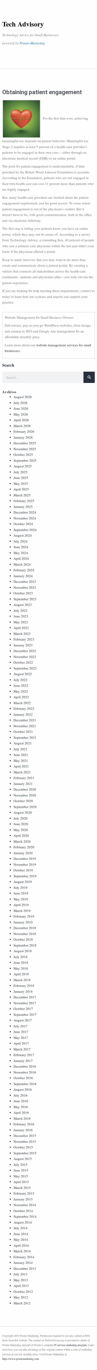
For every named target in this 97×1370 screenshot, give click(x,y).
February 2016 (24, 1124)
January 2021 (23, 783)
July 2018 (21, 956)
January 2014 (23, 1262)
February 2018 (24, 985)
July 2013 (21, 1274)
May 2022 (21, 691)
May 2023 (21, 622)
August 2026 (23, 397)
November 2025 (25, 449)
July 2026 (21, 402)
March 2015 (22, 1187)
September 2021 (25, 737)
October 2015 (23, 1147)
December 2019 (25, 858)
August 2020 (23, 812)
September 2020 (25, 806)
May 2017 (21, 1037)
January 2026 (23, 437)
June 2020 (21, 824)
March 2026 (22, 425)
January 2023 (23, 645)
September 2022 (25, 668)
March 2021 (22, 772)
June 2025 (21, 477)
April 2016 (21, 1112)
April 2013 (21, 1285)
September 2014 (25, 1216)
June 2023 (21, 616)
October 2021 (23, 731)
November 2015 (25, 1141)
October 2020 (23, 801)
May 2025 (21, 483)
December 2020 (25, 789)
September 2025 (25, 460)
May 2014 (21, 1239)
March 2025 (22, 495)
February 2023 (24, 639)
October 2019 (23, 870)
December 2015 (25, 1135)
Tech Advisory (23, 24)
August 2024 (23, 535)
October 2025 (23, 454)
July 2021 (21, 749)
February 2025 (24, 500)
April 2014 (21, 1245)
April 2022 (21, 697)
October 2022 (23, 662)
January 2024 (23, 576)
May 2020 (21, 829)
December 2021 (25, 720)
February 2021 (24, 777)
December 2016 (25, 1066)
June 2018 (21, 962)
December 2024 (25, 512)
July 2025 (21, 472)
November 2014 (25, 1205)
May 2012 (21, 1297)
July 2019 (21, 887)
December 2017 (25, 997)
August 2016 (23, 1089)
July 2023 (21, 610)
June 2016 (21, 1101)
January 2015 (23, 1199)
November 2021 (25, 726)
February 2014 (24, 1257)
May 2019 (21, 899)
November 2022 (25, 656)
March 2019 (22, 910)
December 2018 (25, 927)
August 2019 (23, 881)
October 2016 (23, 1078)
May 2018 (21, 968)
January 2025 (23, 506)
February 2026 (24, 431)
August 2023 (23, 604)
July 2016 (21, 1095)
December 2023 (25, 581)
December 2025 (25, 443)
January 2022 (23, 714)
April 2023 (21, 627)
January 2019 (23, 922)
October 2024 (23, 523)
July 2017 (21, 1026)
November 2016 (25, 1072)
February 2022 (24, 708)
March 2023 (22, 633)
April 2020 (21, 835)
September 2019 (25, 876)
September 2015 (25, 1153)
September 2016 (25, 1083)
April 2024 (21, 558)
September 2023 (25, 599)
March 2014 (22, 1251)
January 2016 (23, 1130)
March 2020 (22, 841)
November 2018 (25, 933)
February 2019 (24, 916)
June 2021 (21, 754)
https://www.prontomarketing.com (20, 1358)
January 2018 (23, 991)
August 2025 (23, 466)
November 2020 (25, 795)
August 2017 (23, 1020)
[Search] (89, 377)
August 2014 (23, 1222)
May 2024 (21, 552)
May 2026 (21, 414)
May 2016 (21, 1107)
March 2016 (22, 1118)
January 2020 (23, 853)
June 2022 (21, 685)
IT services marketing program (70, 1345)
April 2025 (21, 489)
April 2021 (21, 766)
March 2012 (22, 1303)
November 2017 (25, 1003)
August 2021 (23, 743)
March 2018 (22, 980)
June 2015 (21, 1170)
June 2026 (21, 408)
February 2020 (24, 847)
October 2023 (23, 593)
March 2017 (22, 1049)
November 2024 (25, 518)
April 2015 (21, 1181)
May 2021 (21, 760)
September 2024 (25, 529)
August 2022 (23, 674)
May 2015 (21, 1176)
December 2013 (25, 1268)
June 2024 (21, 547)
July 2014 (21, 1228)
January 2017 (23, 1060)
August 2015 (23, 1158)
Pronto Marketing (32, 43)
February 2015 (24, 1193)
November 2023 (25, 587)
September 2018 (25, 945)
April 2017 (21, 1043)
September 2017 (25, 1014)
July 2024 (21, 541)
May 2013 (21, 1280)
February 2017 (24, 1054)
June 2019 (21, 893)
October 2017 (23, 1008)
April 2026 (21, 420)
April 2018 (21, 974)
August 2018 (23, 951)
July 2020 (21, 818)
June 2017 (21, 1031)
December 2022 (25, 650)
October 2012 (23, 1291)
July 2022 (21, 679)
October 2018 (23, 939)
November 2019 (25, 864)
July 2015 (21, 1164)
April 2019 (21, 904)
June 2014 (21, 1233)
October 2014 (23, 1210)
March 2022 (22, 703)
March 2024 (22, 564)
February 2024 (24, 570)
